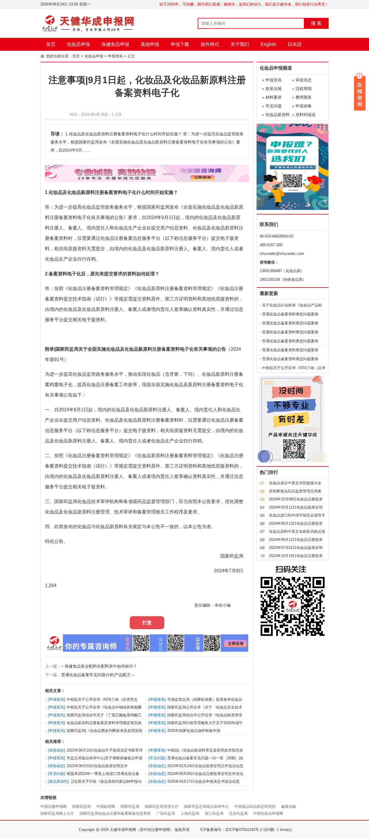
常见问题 (274, 106)
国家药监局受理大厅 (161, 806)
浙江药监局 (214, 813)
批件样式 (210, 44)
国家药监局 (81, 806)
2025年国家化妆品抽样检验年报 (193, 730)
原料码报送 (305, 114)
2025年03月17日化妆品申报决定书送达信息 (203, 781)
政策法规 (274, 88)
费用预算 (303, 97)
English (268, 44)
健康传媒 (288, 806)
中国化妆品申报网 (268, 813)
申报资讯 (115, 56)
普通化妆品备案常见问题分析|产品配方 (96, 674)
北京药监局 (238, 813)
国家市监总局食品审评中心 (206, 806)
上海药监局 (189, 813)
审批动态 (303, 80)
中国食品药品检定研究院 (255, 806)
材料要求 (274, 97)
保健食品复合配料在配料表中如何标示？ (101, 666)
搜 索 (316, 23)
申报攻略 (303, 106)
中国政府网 (105, 806)
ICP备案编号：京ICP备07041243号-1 (231, 829)
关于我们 (240, 44)
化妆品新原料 (278, 114)
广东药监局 (165, 813)
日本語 (295, 44)
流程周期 (303, 88)
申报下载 (180, 44)
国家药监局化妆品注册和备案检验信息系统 (115, 813)
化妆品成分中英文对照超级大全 (295, 483)
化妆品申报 (78, 44)
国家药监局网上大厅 (57, 813)
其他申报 (150, 44)
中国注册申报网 (53, 806)
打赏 (147, 622)
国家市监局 (130, 806)
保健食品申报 (115, 44)
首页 (50, 44)
